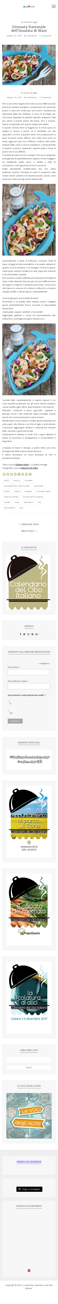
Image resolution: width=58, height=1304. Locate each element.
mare (17, 502)
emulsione (38, 486)
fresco (17, 491)
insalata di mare (11, 497)
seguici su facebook (29, 1161)
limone (7, 502)
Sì (10, 703)
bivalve (17, 480)
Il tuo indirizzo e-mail (18, 681)
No (11, 713)
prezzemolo (9, 508)
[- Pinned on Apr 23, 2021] (13, 1216)
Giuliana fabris (43, 491)
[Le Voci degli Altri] (29, 1116)
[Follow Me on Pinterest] (29, 1270)
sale (21, 508)
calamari (28, 480)
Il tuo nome (14, 667)
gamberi (28, 491)
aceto (6, 480)
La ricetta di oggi (29, 22)
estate (7, 491)
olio (39, 502)
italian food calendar (33, 497)
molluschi (28, 502)
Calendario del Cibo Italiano (16, 486)
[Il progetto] (29, 582)
